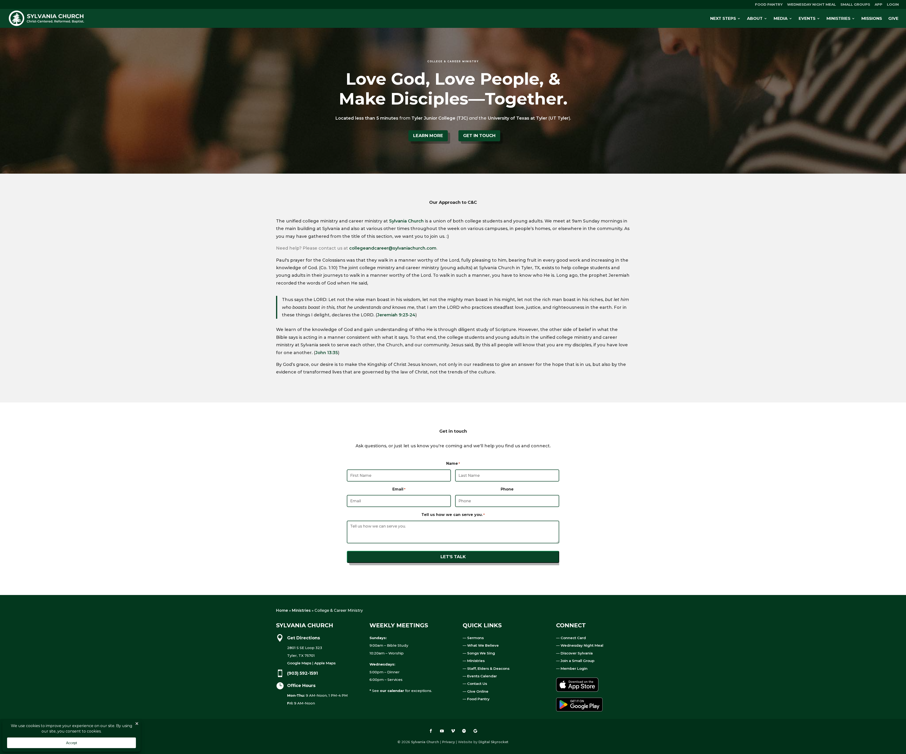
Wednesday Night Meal (582, 645)
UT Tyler (559, 118)
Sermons (475, 638)
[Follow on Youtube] (442, 731)
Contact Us (477, 683)
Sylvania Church (406, 221)
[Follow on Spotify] (464, 731)
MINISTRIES (838, 19)
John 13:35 (326, 352)
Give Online (477, 691)
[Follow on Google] (475, 731)
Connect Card (573, 638)
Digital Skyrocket (493, 742)
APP (878, 5)
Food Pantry (478, 699)
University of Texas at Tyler (517, 118)
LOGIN (893, 5)
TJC (462, 118)
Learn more (428, 135)
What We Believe (483, 645)
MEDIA (781, 19)
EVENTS (807, 19)
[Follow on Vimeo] (453, 731)
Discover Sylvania (577, 653)
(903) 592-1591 (302, 673)
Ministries (301, 610)
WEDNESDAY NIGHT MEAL (811, 5)
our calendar (392, 690)
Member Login (574, 668)
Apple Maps (325, 663)
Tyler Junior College (433, 118)
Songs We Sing (481, 653)
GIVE (893, 19)
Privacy (448, 742)
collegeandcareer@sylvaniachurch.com (392, 248)
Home (282, 610)
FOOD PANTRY (769, 5)
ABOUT (755, 19)
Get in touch (479, 135)
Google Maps (299, 663)
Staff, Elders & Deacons (488, 668)
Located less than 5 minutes (366, 118)
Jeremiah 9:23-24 (396, 315)
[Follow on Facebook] (431, 731)
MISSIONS (871, 19)
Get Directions (303, 638)
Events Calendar (482, 676)
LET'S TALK (453, 556)
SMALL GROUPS (855, 5)
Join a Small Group (577, 660)
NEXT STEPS (723, 19)
